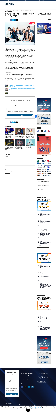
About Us (8, 0)
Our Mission (18, 0)
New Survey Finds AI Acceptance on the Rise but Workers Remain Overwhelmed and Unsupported (19, 147)
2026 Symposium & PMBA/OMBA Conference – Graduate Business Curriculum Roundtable (45, 328)
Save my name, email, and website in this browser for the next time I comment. (17, 171)
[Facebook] (11, 20)
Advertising (35, 0)
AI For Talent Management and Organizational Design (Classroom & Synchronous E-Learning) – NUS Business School (45, 286)
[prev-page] (5, 151)
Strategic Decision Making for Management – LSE (44, 270)
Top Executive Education (30, 0)
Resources (15, 0)
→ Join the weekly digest (20, 115)
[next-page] (6, 151)
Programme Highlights (41, 184)
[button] (50, 0)
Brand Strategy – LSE (43, 273)
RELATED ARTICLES (8, 126)
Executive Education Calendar (42, 190)
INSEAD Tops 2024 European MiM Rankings (17, 91)
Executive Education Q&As (41, 189)
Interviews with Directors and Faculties (43, 185)
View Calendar (39, 245)
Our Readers (11, 0)
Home (5, 0)
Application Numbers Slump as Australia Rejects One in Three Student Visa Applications (9, 136)
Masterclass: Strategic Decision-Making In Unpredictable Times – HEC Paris (45, 277)
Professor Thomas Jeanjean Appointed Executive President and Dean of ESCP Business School (19, 136)
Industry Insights (40, 186)
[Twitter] (13, 20)
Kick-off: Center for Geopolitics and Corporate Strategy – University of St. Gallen (45, 238)
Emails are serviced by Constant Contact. (22, 112)
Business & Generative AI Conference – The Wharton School (45, 226)
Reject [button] (28, 411)
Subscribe (22, 0)
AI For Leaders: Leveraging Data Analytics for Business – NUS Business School (45, 234)
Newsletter (25, 0)
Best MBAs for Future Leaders (42, 182)
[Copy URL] (17, 20)
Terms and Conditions (38, 407)
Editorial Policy (39, 0)
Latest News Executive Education (11, 10)
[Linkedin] (15, 20)
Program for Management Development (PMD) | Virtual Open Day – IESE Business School (45, 229)
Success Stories (40, 188)
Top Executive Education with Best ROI (43, 181)
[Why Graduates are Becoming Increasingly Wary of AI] (30, 142)
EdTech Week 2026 (43, 324)
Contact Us (42, 0)
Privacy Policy (32, 407)
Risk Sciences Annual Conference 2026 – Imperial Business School (45, 218)
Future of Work (27, 145)
